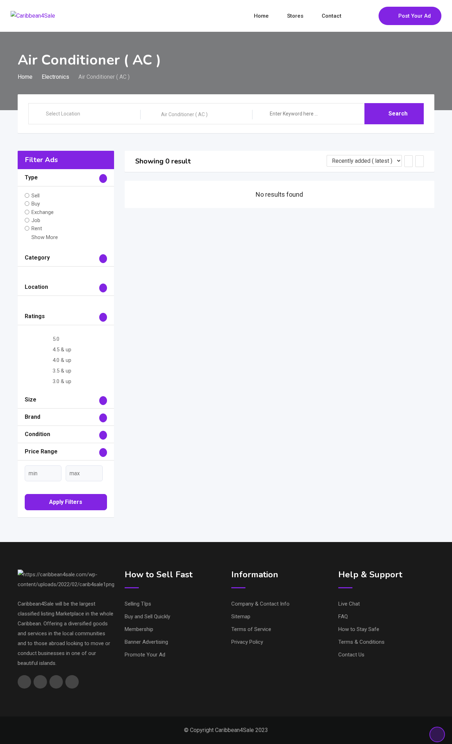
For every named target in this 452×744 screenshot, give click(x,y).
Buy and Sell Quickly (147, 616)
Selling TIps (138, 604)
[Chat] (358, 15)
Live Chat (349, 604)
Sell (35, 195)
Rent (36, 228)
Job (35, 220)
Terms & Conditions (361, 642)
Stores (295, 16)
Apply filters (65, 502)
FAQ (343, 616)
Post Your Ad (414, 16)
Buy (35, 204)
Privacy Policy (247, 642)
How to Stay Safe (358, 629)
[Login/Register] (370, 15)
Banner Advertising (146, 642)
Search (398, 113)
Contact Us (351, 654)
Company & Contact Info (260, 604)
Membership (139, 629)
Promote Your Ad (145, 654)
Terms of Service (251, 629)
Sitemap (240, 616)
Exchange (42, 212)
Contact (331, 16)
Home (261, 16)
